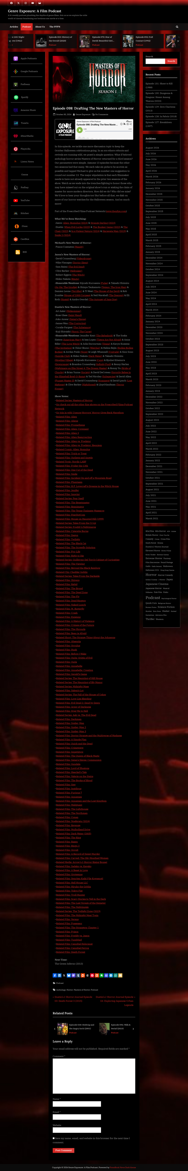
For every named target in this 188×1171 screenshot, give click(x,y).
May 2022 (151, 437)
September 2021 (154, 483)
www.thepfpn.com (116, 211)
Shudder (149, 611)
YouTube (25, 200)
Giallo (148, 566)
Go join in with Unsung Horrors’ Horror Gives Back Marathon (90, 412)
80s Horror (160, 531)
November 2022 (154, 402)
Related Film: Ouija (66, 661)
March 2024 (152, 309)
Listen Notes (27, 161)
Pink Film (158, 592)
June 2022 (151, 431)
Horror (70, 989)
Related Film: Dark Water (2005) (73, 833)
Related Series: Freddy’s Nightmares (76, 527)
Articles (14, 26)
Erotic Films (166, 551)
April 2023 (151, 373)
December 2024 (154, 257)
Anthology (61, 989)
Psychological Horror (168, 598)
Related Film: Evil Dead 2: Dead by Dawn (78, 702)
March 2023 (152, 379)
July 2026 (151, 153)
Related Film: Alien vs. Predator (73, 441)
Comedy (149, 539)
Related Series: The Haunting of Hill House (79, 678)
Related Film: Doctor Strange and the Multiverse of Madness (89, 735)
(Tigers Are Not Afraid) (108, 339)
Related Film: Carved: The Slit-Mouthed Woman (82, 858)
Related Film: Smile (66, 474)
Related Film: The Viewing (70, 563)
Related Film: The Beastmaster (73, 502)
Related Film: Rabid (66, 584)
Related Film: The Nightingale (72, 907)
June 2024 (151, 292)
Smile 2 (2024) (63, 235)
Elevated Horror (153, 550)
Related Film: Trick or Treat (71, 453)
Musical (166, 588)
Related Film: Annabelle (69, 666)
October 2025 (153, 205)
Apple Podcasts (29, 58)
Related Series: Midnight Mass (72, 686)
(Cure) (99, 360)
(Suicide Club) (62, 356)
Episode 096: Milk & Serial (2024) (112, 1026)
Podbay (25, 187)
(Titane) (106, 343)
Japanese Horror (154, 588)
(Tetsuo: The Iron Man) (113, 287)
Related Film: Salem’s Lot (70, 690)
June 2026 (151, 159)
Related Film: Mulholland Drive (73, 829)
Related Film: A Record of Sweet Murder (78, 853)
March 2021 (152, 518)
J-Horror (162, 580)
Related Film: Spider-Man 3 (71, 731)
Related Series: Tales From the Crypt (76, 523)
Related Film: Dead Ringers (71, 600)
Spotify (24, 97)
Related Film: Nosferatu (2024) (73, 821)
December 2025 (154, 193)
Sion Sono (157, 611)
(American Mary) (72, 339)
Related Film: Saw (66, 784)
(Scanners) (104, 380)
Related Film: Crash (67, 612)
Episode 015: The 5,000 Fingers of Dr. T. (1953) (165, 39)
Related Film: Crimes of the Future (75, 625)
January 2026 (153, 188)
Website (57, 1125)
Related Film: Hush (66, 649)
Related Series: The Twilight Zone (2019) (78, 911)
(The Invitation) (63, 347)
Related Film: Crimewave (69, 747)
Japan (169, 579)
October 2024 (153, 269)
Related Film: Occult (67, 849)
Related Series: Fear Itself (70, 498)
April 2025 (151, 234)
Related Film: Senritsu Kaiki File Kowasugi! (79, 878)
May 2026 (151, 164)
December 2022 (154, 396)
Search (149, 56)
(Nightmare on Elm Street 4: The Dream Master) (81, 368)
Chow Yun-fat (164, 535)
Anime (173, 531)
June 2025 (151, 222)
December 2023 (154, 327)
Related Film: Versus (67, 919)
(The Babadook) (104, 335)
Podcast (26, 26)
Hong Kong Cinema (167, 570)
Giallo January (157, 566)
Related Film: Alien (66, 416)
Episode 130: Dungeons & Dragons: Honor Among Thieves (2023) (159, 97)
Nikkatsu (149, 592)
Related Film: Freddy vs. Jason (72, 935)
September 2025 (154, 211)
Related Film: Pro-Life (68, 551)
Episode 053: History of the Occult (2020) (36, 39)
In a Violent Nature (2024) (85, 231)
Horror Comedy (165, 575)
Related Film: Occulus (68, 645)
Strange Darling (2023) (103, 222)
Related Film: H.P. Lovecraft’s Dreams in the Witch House (87, 486)
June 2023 (151, 361)
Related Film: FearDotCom (70, 514)
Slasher (166, 611)
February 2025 (153, 246)
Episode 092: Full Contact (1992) (120, 39)
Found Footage (167, 562)
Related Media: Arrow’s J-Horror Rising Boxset (81, 862)
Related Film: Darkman (68, 719)
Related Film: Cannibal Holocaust (74, 943)
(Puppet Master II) (65, 380)
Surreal (173, 611)
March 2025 (152, 240)
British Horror (152, 535)
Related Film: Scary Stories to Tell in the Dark (81, 899)
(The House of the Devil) (106, 291)
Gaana (24, 174)
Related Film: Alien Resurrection (74, 437)
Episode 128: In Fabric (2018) (161, 116)
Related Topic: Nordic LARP (71, 461)
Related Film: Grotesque (69, 874)
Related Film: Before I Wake (71, 653)
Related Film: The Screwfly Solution (75, 547)
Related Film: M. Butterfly (70, 608)
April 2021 (151, 512)
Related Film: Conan (67, 817)
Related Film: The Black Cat (71, 543)
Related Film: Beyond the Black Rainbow (78, 567)
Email (57, 1112)
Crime (157, 539)
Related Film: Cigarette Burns (72, 531)
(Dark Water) (95, 356)
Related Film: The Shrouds (70, 629)
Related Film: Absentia (68, 641)
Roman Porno (151, 607)
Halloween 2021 (152, 570)
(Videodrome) (83, 258)
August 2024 (152, 280)
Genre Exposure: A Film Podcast (34, 11)
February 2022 (153, 454)
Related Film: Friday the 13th (72, 465)
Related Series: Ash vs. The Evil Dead (76, 715)
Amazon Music (28, 110)
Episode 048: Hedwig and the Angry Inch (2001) (72, 1026)
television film (161, 615)
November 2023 (154, 332)
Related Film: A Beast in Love (72, 870)
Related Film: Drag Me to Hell (72, 710)
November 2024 (154, 263)
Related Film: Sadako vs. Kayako (73, 866)
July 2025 (151, 217)
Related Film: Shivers (67, 580)
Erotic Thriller (151, 555)
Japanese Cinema (157, 584)
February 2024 (153, 315)
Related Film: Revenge (68, 825)
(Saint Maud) (75, 315)
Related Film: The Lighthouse (72, 809)
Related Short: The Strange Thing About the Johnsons (85, 637)
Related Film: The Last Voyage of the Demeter (81, 903)
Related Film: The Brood (69, 588)
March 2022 (152, 448)
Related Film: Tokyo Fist (69, 890)
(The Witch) (78, 274)
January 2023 (153, 390)
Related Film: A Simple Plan (71, 739)
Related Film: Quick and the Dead (74, 743)
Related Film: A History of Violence (75, 621)
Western (160, 619)
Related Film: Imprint (68, 494)
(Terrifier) (76, 291)
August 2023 (152, 350)
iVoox (25, 226)
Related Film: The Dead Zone (72, 592)
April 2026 (151, 170)
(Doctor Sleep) (80, 262)
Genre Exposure (83, 114)
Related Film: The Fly (67, 596)
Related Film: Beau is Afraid (71, 633)
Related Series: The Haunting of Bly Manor (79, 682)
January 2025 (153, 251)
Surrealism (150, 615)
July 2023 (151, 356)
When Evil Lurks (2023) (77, 227)
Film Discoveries (153, 562)
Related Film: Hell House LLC (72, 882)
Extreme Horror (154, 558)
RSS (25, 251)
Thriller (150, 619)
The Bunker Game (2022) (107, 227)
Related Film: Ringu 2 (68, 845)
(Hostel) (65, 299)
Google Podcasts (29, 71)
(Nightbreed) (89, 384)
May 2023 (151, 367)
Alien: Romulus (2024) (75, 222)
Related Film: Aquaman (69, 796)
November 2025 (154, 199)
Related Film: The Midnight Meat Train (77, 915)
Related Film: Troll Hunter (70, 894)
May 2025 (151, 228)
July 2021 (151, 495)
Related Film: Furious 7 (69, 792)
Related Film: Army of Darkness (73, 706)
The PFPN (54, 26)
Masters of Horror (82, 989)
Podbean (25, 84)
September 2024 (154, 274)
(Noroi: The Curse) (81, 331)
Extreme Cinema (163, 555)
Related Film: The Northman (72, 813)
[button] (55, 975)
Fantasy (167, 558)
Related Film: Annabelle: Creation (74, 670)
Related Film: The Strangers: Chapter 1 (77, 927)
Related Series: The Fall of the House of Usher (81, 694)
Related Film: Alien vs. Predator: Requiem (79, 445)
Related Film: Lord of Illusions (72, 768)
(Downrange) (62, 364)
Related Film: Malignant (69, 804)
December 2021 (154, 466)
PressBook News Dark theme (123, 1167)
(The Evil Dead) (76, 266)
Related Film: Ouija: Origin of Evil (74, 657)
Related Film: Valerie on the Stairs (74, 776)
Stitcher (25, 213)
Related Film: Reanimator (70, 506)
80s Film (150, 531)
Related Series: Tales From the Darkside (78, 576)
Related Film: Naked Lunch (71, 604)
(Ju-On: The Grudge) (66, 287)
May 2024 (151, 298)
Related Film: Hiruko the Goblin (73, 886)
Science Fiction (166, 607)
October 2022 (153, 408)
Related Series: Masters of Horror (74, 400)
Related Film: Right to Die (70, 555)
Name (57, 1099)
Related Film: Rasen (67, 841)
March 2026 (152, 176)
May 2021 (151, 506)
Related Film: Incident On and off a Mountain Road (83, 478)
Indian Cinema (151, 580)
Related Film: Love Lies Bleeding (73, 698)
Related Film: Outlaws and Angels (74, 457)
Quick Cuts (151, 603)
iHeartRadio (27, 135)
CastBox (25, 238)
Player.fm (25, 148)
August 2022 (152, 419)
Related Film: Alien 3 (67, 433)
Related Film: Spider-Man (70, 723)
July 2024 (151, 286)
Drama (160, 543)
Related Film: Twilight (68, 539)
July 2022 (151, 425)
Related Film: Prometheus (70, 425)
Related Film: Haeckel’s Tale (71, 772)
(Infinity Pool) (103, 364)
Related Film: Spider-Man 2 (71, 727)
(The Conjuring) (77, 323)
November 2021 (154, 471)
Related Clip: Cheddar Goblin (72, 572)
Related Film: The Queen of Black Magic (78, 755)
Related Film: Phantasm (69, 482)
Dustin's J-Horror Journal (157, 546)
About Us (40, 26)
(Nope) (84, 351)
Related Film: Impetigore (69, 751)
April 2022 (151, 442)
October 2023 (153, 338)
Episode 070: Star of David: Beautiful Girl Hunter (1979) (79, 39)
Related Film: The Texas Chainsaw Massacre (80, 510)
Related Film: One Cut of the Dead (74, 469)
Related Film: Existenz (68, 617)
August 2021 (152, 489)
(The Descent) (116, 295)
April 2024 (151, 303)
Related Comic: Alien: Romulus (73, 449)
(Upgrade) (113, 351)
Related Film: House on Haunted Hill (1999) (80, 518)
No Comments (101, 114)
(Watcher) (95, 347)
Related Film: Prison (67, 931)
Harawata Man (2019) (114, 231)
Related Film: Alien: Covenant (72, 428)
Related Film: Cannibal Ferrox (72, 948)
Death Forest (151, 543)
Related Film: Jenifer (67, 490)
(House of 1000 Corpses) (77, 295)
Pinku (165, 592)
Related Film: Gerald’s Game (71, 674)
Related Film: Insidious (68, 788)
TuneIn (24, 122)
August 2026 (152, 147)
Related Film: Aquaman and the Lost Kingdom (81, 800)
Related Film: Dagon (67, 535)
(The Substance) (82, 327)
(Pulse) (104, 283)
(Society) (85, 372)
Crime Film (165, 539)
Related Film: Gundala (68, 764)
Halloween (168, 566)
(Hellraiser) (76, 270)
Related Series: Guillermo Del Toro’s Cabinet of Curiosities (87, 559)
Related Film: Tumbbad (69, 939)
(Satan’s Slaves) (77, 319)
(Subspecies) (109, 376)
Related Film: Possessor (69, 923)
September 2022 (154, 413)
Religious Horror (164, 603)
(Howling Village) (64, 360)
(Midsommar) (73, 311)
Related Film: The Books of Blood (74, 780)
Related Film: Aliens (67, 420)
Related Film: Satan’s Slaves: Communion (78, 760)
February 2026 (153, 182)
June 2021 (151, 500)
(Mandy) (78, 246)
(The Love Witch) (70, 343)
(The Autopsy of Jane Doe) (102, 299)
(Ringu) (75, 278)
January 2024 (153, 321)
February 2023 (153, 385)
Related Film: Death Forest (70, 952)
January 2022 (153, 460)
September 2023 (154, 344)
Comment (59, 1056)
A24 (168, 531)
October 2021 (153, 477)
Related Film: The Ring (68, 837)
